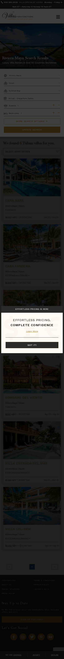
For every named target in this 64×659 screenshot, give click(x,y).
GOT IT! (32, 345)
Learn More (32, 331)
